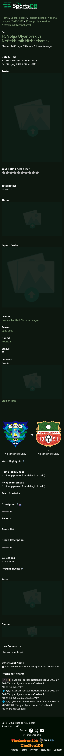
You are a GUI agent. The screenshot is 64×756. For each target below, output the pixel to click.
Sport (14, 17)
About (14, 749)
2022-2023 (18, 21)
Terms (24, 749)
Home (5, 17)
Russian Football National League (20, 320)
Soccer (23, 17)
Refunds (46, 749)
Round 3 (6, 341)
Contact (57, 749)
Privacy (34, 749)
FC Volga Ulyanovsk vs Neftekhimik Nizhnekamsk (26, 38)
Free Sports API (10, 726)
